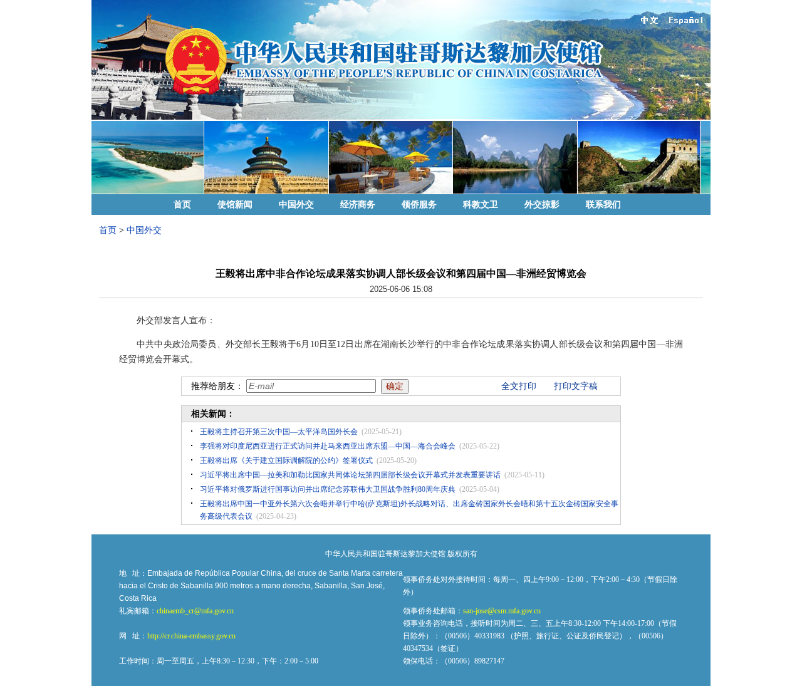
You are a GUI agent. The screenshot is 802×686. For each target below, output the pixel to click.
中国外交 (296, 204)
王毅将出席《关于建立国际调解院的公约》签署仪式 (286, 460)
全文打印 (518, 386)
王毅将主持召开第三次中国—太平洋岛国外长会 (279, 431)
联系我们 (603, 204)
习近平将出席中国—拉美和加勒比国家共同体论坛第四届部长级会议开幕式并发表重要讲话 (350, 474)
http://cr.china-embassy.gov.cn (191, 635)
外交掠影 (542, 204)
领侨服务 (419, 204)
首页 (182, 204)
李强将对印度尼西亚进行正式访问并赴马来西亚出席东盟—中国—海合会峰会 (328, 446)
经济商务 (357, 204)
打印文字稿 (576, 386)
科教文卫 (480, 204)
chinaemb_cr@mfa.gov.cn (195, 610)
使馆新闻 (235, 204)
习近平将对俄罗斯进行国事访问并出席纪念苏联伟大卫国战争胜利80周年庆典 (328, 489)
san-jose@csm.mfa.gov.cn (502, 610)
